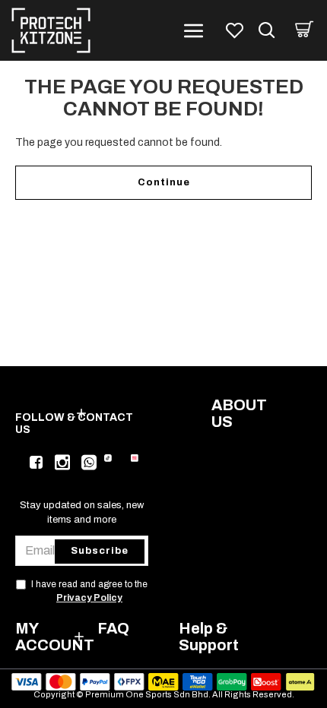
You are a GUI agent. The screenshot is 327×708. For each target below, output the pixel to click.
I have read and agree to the (89, 591)
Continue (164, 182)
